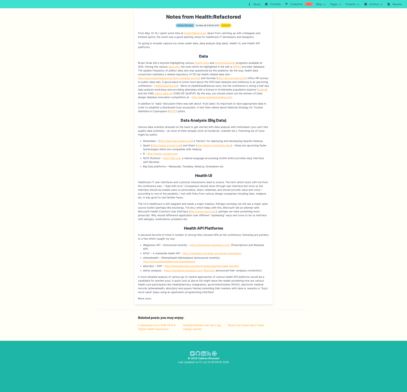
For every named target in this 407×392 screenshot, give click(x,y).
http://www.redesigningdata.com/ (212, 97)
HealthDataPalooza (166, 85)
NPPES (237, 66)
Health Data (202, 62)
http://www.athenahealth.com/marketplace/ (169, 261)
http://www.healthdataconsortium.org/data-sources (169, 78)
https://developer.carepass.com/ (183, 270)
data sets (173, 66)
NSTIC (172, 111)
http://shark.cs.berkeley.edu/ (214, 145)
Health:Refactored (195, 33)
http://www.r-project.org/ (162, 153)
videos (262, 89)
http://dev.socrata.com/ (231, 78)
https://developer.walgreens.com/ (210, 245)
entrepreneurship (225, 62)
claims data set (163, 93)
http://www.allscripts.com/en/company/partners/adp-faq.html (202, 266)
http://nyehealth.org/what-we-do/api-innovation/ (212, 253)
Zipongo (210, 270)
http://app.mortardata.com (175, 141)
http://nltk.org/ (172, 158)
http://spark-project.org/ (166, 145)
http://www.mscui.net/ (203, 211)
